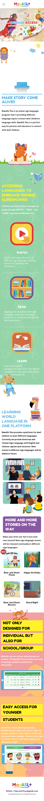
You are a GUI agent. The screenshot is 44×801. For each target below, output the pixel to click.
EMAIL (9, 791)
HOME (22, 4)
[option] (22, 24)
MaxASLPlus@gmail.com (26, 791)
